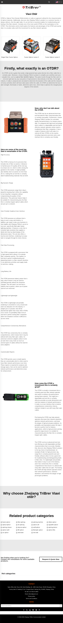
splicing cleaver (7, 527)
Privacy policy (31, 596)
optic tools (19, 22)
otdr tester (21, 532)
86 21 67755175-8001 (32, 591)
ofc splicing (21, 524)
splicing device (52, 527)
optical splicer (6, 524)
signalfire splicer (53, 524)
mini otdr (35, 532)
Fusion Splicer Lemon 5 (52, 57)
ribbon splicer (52, 522)
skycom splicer (22, 527)
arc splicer (5, 532)
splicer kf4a (51, 530)
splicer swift (5, 530)
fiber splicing (21, 522)
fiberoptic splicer (38, 530)
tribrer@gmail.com (33, 594)
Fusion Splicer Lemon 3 (31, 57)
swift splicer (36, 527)
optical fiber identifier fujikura (25, 77)
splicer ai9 (36, 524)
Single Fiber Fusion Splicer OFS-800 (12, 57)
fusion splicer (6, 522)
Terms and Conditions (31, 598)
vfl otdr (42, 452)
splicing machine (38, 522)
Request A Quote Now (50, 559)
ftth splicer (21, 530)
